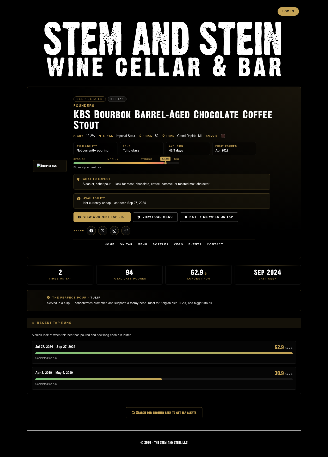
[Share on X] (102, 230)
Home (110, 244)
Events (195, 244)
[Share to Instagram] (114, 230)
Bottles (161, 244)
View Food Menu (158, 217)
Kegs (178, 244)
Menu (142, 244)
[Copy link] (125, 230)
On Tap (126, 244)
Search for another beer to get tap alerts (165, 412)
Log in (288, 11)
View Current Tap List (104, 217)
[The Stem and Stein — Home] (164, 50)
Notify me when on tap (211, 217)
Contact (215, 244)
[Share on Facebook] (91, 230)
